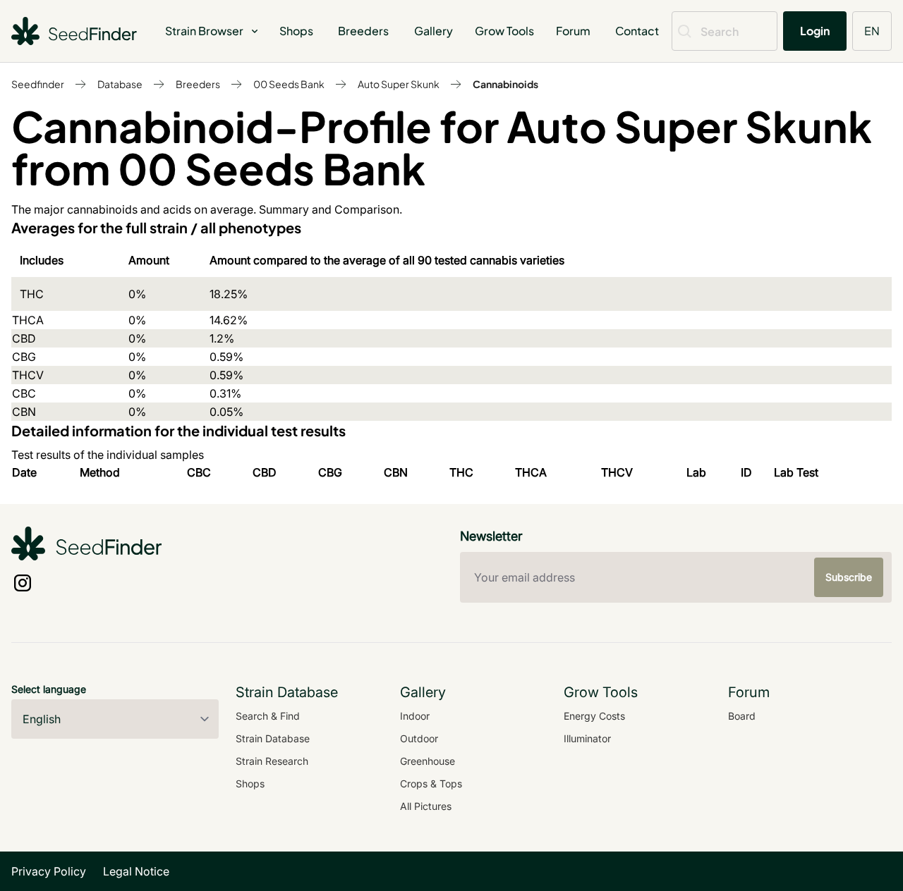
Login (815, 30)
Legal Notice (136, 871)
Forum (573, 30)
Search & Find (268, 716)
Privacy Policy (48, 871)
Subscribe (848, 577)
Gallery (433, 30)
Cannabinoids (505, 84)
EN (872, 30)
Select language (48, 689)
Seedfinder (37, 84)
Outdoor (419, 738)
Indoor (415, 716)
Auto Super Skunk (399, 84)
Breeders (363, 30)
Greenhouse (427, 761)
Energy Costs (594, 716)
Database (120, 84)
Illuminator (587, 738)
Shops (296, 30)
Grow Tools (504, 30)
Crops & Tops (431, 783)
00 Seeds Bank (289, 84)
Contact (637, 30)
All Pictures (426, 806)
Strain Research (272, 761)
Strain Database (273, 738)
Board (742, 716)
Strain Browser (204, 30)
